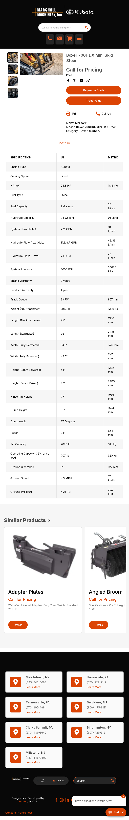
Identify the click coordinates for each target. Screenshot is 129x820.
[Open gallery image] (41, 64)
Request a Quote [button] (93, 90)
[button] (50, 39)
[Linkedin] (67, 800)
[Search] (112, 780)
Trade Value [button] (93, 100)
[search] (87, 27)
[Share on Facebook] (68, 81)
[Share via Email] (82, 81)
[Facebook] (56, 800)
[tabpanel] (41, 64)
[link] (69, 39)
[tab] (13, 57)
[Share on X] (75, 81)
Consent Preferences (19, 812)
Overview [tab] (64, 142)
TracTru (23, 801)
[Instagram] (62, 800)
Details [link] (18, 625)
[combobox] (64, 27)
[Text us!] (116, 812)
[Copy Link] (88, 81)
